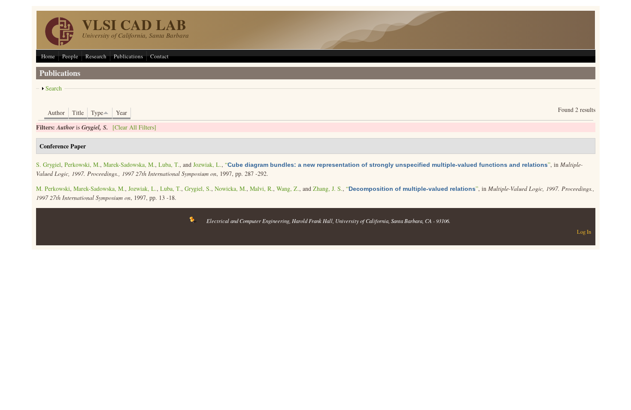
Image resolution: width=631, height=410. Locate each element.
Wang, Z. (287, 188)
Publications (128, 56)
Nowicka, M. (230, 188)
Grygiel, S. (198, 188)
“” (387, 164)
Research (95, 56)
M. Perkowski (53, 188)
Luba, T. (168, 164)
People (70, 56)
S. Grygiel (48, 164)
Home (48, 56)
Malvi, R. (261, 188)
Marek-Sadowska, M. (129, 164)
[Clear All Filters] (134, 127)
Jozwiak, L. (207, 164)
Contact (159, 56)
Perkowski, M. (82, 164)
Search (54, 88)
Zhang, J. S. (328, 188)
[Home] (59, 43)
